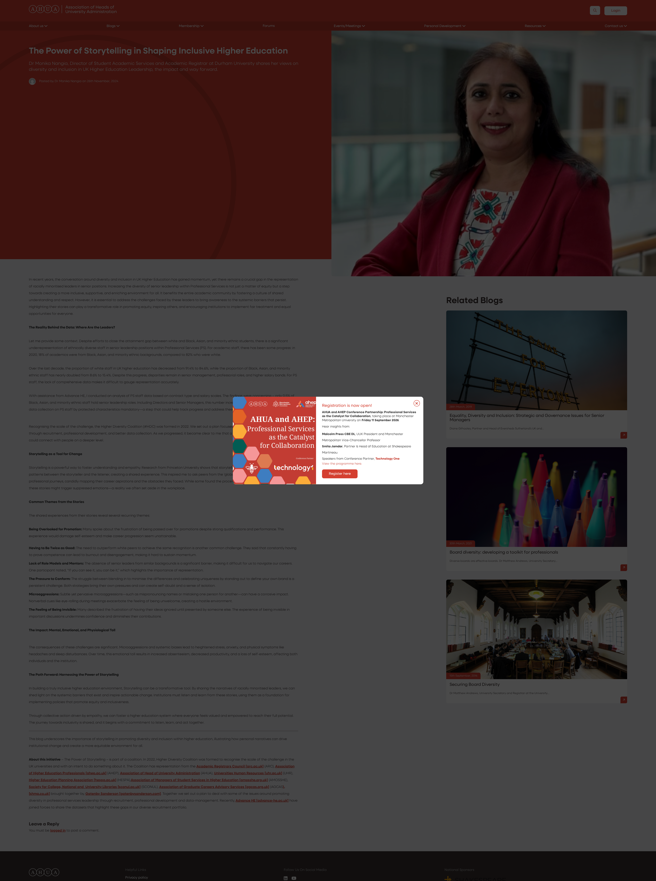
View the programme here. (342, 463)
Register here (340, 474)
